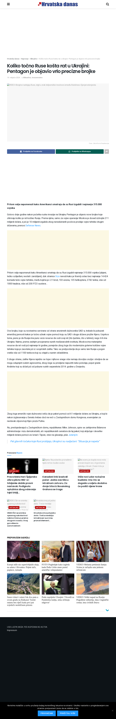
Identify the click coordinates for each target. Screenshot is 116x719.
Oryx (57, 276)
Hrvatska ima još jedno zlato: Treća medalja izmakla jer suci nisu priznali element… (45, 517)
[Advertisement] (58, 38)
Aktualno (27, 77)
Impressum (12, 630)
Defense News (32, 225)
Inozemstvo (37, 77)
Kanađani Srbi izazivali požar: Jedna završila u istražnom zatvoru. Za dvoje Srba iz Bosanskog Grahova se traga (56, 483)
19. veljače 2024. (13, 77)
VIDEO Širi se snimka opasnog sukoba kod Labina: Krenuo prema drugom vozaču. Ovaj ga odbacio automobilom (17, 519)
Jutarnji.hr (73, 435)
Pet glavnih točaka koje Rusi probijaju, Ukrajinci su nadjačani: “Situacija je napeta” (55, 441)
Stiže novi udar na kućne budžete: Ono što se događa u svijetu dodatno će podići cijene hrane (92, 481)
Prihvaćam (47, 713)
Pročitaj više (67, 713)
